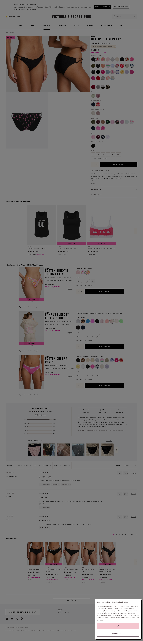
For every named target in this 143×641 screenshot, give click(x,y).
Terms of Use (134, 617)
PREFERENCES (118, 633)
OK (118, 626)
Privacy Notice (121, 617)
